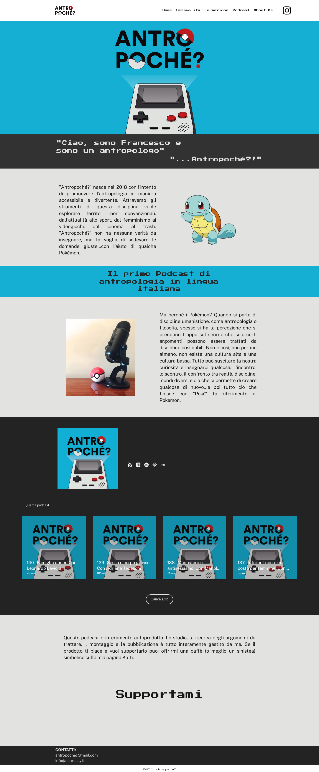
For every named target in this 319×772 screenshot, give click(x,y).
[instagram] (286, 10)
